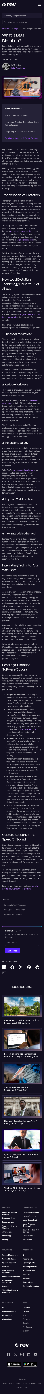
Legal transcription (25, 240)
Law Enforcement (9, 1263)
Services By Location (31, 1286)
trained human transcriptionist (23, 231)
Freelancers (27, 1327)
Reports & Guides (29, 1259)
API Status (7, 1315)
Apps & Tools (28, 1282)
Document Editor (8, 1218)
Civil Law (5, 1267)
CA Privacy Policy (35, 1383)
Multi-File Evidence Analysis (9, 1213)
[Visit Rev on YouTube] (35, 1354)
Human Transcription (31, 1212)
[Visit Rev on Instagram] (22, 1354)
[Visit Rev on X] (15, 1354)
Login (25, 1387)
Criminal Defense (9, 1259)
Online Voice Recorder (27, 729)
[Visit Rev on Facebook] (8, 1354)
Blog (25, 1255)
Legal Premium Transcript (29, 1225)
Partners (26, 1319)
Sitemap (19, 1387)
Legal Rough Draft (30, 1220)
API (4, 1307)
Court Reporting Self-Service (31, 1231)
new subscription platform (23, 470)
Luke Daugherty (18, 68)
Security (26, 1323)
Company (27, 1307)
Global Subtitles (29, 1236)
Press (25, 1315)
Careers (26, 1311)
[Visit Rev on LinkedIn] (28, 1354)
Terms (18, 1383)
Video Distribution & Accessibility (10, 1291)
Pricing (5, 1240)
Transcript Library (30, 1267)
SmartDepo (27, 1240)
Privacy (24, 1383)
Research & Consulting (11, 1276)
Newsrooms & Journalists (7, 1281)
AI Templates (7, 1232)
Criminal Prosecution (10, 1255)
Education (6, 1286)
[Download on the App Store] (14, 1364)
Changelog (7, 1319)
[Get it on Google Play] (30, 1364)
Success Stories (29, 1271)
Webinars (26, 1274)
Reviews (26, 1278)
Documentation (9, 1311)
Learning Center (29, 1263)
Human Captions (29, 1216)
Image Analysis (8, 1222)
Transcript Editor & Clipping (9, 1227)
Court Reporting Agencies (8, 1272)
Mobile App (6, 1236)
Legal (5, 1383)
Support (26, 1331)
